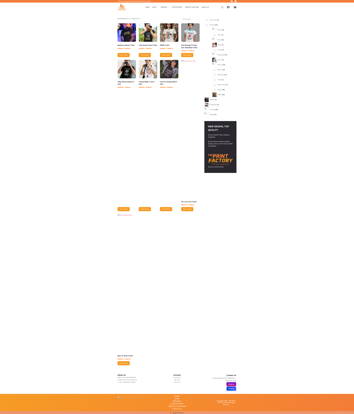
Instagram (231, 384)
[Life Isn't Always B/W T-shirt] (169, 69)
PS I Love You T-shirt (189, 202)
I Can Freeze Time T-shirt (148, 45)
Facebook (231, 388)
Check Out (177, 382)
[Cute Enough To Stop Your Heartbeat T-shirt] (190, 32)
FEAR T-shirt (164, 45)
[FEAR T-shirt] (169, 32)
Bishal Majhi (181, 412)
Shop (154, 7)
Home (147, 7)
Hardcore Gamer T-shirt (126, 45)
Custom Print (177, 7)
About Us (205, 7)
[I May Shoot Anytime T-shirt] (127, 69)
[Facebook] (231, 1)
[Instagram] (235, 1)
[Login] (228, 7)
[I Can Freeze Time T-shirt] (148, 32)
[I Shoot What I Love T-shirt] (148, 69)
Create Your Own (192, 7)
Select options (123, 55)
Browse (164, 7)
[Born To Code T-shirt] (127, 283)
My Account (177, 377)
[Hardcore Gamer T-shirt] (127, 32)
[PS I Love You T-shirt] (190, 129)
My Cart (177, 380)
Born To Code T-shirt (125, 356)
